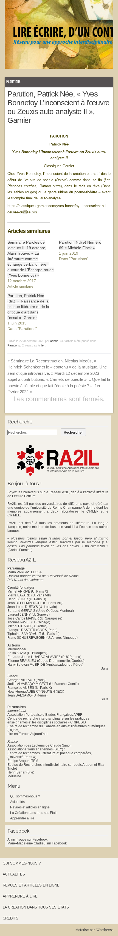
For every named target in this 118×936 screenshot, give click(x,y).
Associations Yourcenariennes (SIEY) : (36, 749)
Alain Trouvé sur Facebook (27, 839)
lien (43, 345)
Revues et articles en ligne (30, 807)
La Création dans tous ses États (33, 813)
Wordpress (104, 930)
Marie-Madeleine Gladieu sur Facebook (37, 843)
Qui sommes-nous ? (25, 796)
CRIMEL (13, 515)
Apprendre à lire (22, 818)
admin (54, 341)
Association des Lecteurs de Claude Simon (39, 745)
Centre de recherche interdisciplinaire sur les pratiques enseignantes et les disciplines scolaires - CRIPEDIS (48, 720)
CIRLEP (92, 511)
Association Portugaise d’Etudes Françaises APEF (44, 715)
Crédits (10, 918)
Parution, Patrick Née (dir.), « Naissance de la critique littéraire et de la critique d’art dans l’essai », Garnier (28, 306)
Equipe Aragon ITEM (22, 761)
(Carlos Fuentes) (19, 550)
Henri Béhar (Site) (20, 772)
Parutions (13, 82)
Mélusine (14, 776)
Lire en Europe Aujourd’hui (27, 734)
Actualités (17, 802)
